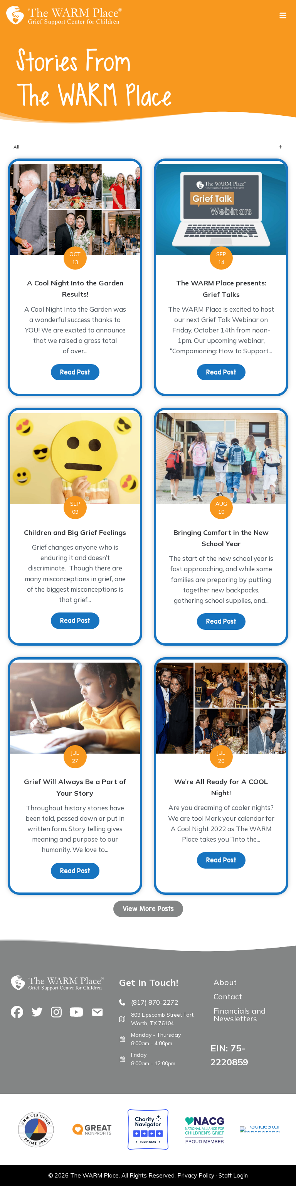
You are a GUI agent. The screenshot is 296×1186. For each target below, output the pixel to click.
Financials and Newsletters (240, 1014)
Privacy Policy (195, 1175)
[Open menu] (283, 15)
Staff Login (233, 1175)
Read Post (79, 372)
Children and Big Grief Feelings (75, 532)
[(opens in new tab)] (260, 1132)
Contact (228, 996)
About (225, 982)
